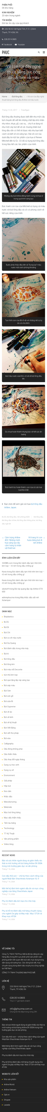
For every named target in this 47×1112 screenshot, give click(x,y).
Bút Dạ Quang (10, 643)
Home (4, 96)
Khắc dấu (8, 796)
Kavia (4, 571)
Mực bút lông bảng (12, 812)
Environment (9, 775)
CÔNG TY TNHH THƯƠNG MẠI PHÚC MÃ (18, 973)
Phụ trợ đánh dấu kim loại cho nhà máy (19, 901)
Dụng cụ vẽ (9, 770)
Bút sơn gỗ (8, 696)
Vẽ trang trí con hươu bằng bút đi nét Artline (34, 540)
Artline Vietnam (10, 1090)
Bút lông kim (9, 664)
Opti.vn (7, 1095)
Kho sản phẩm (10, 1079)
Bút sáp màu (9, 685)
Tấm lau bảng (10, 823)
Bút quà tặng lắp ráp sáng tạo (17, 680)
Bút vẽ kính (8, 717)
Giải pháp (8, 780)
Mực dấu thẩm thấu (12, 818)
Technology (9, 828)
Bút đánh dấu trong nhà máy (16, 648)
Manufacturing (10, 802)
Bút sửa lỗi (8, 701)
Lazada (7, 1105)
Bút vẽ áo (8, 712)
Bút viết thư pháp (11, 733)
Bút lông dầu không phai (26, 520)
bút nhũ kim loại (10, 675)
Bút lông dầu (17, 96)
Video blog (8, 844)
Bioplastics (9, 616)
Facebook (7, 45)
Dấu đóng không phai (13, 749)
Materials (8, 807)
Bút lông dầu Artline (9, 520)
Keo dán (7, 791)
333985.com (7, 563)
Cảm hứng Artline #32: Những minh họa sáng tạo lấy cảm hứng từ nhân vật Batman (13, 542)
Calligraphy (8, 743)
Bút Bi (6, 627)
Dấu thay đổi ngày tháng (14, 759)
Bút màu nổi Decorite (13, 669)
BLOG (4, 517)
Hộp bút (7, 786)
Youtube (21, 45)
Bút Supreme (10, 706)
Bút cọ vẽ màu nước (12, 638)
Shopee (7, 1100)
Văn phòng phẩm (23, 517)
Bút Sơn (7, 691)
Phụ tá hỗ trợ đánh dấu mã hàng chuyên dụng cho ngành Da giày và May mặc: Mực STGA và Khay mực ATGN (22, 914)
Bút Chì (7, 632)
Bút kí (6, 653)
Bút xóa (7, 738)
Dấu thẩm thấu (10, 754)
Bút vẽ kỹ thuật (10, 722)
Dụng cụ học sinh (11, 765)
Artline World (9, 1084)
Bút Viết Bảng (10, 728)
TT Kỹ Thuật (9, 833)
